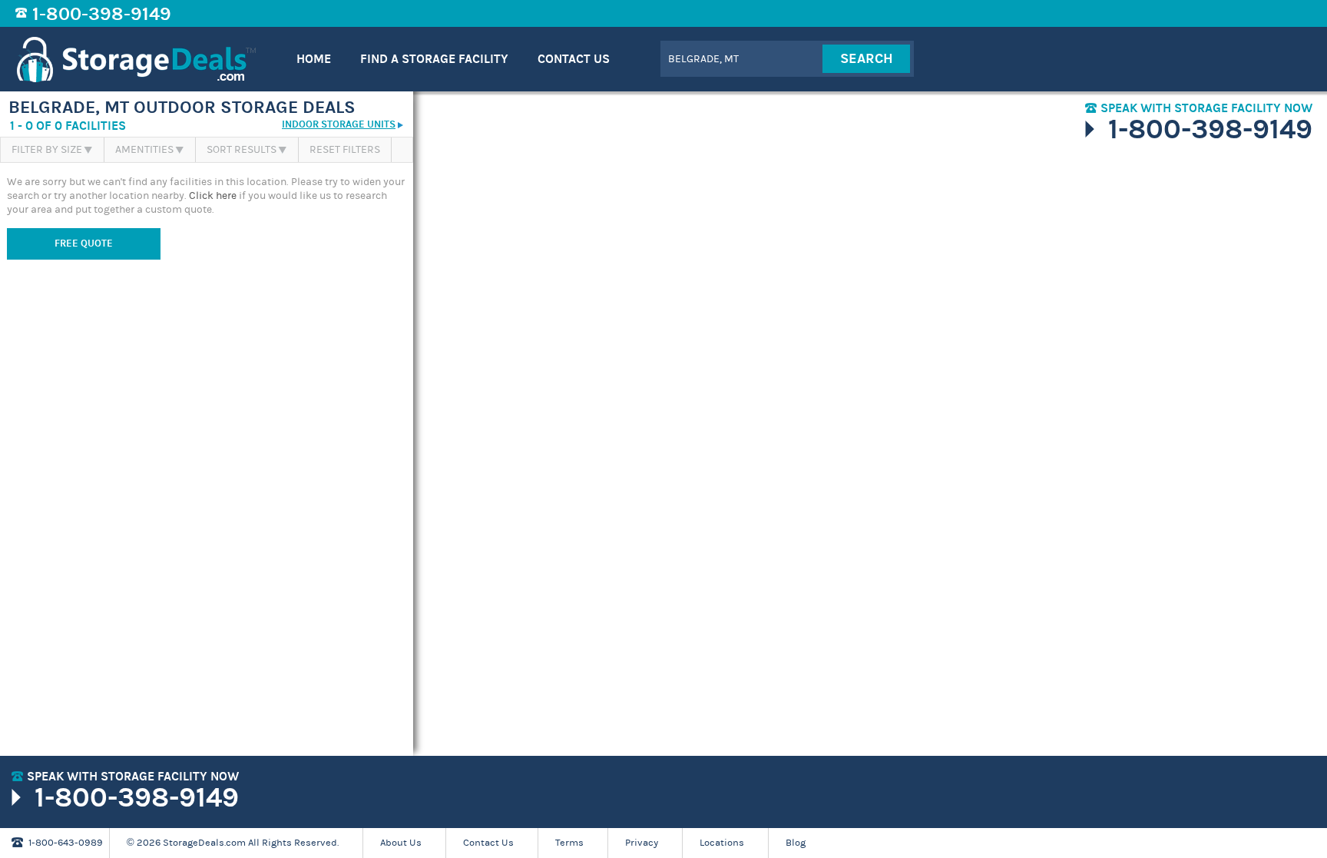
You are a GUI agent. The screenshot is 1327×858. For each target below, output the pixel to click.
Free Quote (84, 243)
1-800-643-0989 (65, 842)
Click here (213, 196)
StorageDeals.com (136, 59)
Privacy (641, 842)
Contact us (574, 58)
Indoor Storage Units (338, 125)
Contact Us (488, 842)
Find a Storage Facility (434, 58)
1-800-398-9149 (101, 14)
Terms (569, 842)
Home (313, 58)
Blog (796, 842)
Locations (722, 842)
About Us (401, 842)
